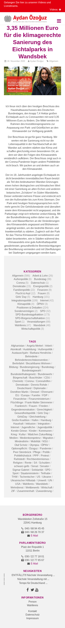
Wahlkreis (20, 325)
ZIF (13, 491)
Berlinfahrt (18, 363)
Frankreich (21, 406)
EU (17, 395)
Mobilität (35, 441)
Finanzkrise (20, 398)
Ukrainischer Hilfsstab (23, 480)
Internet (44, 300)
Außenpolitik (21, 279)
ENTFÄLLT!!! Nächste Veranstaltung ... (33, 575)
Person (33, 601)
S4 (35, 462)
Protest (45, 455)
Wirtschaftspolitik (30, 328)
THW (15, 476)
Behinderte (31, 356)
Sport (18, 321)
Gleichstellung (37, 416)
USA (18, 484)
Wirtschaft (46, 487)
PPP (36, 455)
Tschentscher (27, 476)
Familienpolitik (21, 290)
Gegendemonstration (23, 409)
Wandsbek (39, 325)
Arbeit (48, 345)
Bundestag (40, 279)
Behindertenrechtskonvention (31, 360)
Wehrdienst (17, 487)
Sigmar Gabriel (20, 469)
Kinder (33, 430)
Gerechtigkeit (44, 409)
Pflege (37, 452)
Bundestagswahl (31, 370)
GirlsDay (22, 416)
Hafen (35, 420)
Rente (28, 462)
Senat (34, 466)
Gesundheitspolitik (25, 413)
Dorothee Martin (19, 392)
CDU (47, 377)
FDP (44, 395)
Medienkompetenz (30, 438)
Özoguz (33, 448)
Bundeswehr (45, 374)
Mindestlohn (22, 441)
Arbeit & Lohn (40, 275)
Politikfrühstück (22, 455)
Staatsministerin (30, 473)
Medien (13, 438)
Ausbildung (29, 349)
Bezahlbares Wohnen (38, 363)
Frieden (43, 406)
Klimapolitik (24, 304)
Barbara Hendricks (40, 352)
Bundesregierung (29, 367)
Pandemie (45, 448)
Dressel (35, 392)
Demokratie (19, 286)
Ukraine (46, 476)
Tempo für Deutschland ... (33, 583)
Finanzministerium (39, 398)
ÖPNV (40, 304)
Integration (44, 423)
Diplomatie (40, 388)
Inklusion (31, 423)
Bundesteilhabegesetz (23, 374)
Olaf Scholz (21, 445)
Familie (36, 395)
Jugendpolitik (44, 427)
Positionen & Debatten (29, 307)
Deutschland (24, 388)
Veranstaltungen (36, 321)
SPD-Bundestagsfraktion (29, 314)
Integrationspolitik (21, 300)
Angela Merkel (35, 345)
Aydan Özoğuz (37, 61)
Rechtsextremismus (38, 459)
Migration (48, 438)
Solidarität (37, 469)
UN (50, 480)
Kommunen (45, 430)
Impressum (32, 618)
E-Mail (34, 535)
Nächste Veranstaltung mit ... (33, 579)
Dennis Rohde (39, 384)
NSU (45, 441)
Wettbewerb (32, 487)
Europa (25, 395)
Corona (20, 282)
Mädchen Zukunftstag (40, 434)
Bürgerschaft (20, 377)
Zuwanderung (44, 491)
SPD (42, 311)
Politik (46, 452)
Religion (18, 462)
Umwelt (42, 480)
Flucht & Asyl (23, 293)
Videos (54, 9)
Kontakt (32, 611)
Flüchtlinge (17, 402)
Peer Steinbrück (22, 452)
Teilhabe (45, 473)
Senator (44, 466)
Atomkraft (15, 349)
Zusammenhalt (25, 491)
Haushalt (18, 423)
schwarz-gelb (21, 466)
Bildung (13, 367)
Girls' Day (21, 297)
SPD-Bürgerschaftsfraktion (30, 318)
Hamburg (38, 297)
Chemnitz (17, 381)
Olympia (34, 445)
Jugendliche (28, 427)
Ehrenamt (46, 392)
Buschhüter (35, 377)
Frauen (42, 293)
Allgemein (53, 61)
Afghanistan (17, 345)
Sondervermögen (24, 311)
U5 (38, 476)
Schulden (44, 462)
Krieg (14, 434)
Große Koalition (21, 420)
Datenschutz (38, 282)
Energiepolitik (41, 286)
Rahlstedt (19, 459)
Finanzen (42, 290)
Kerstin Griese (19, 430)
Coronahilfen (43, 381)
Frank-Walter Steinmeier (38, 402)
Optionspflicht (19, 448)
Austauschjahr (20, 352)
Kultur (22, 434)
